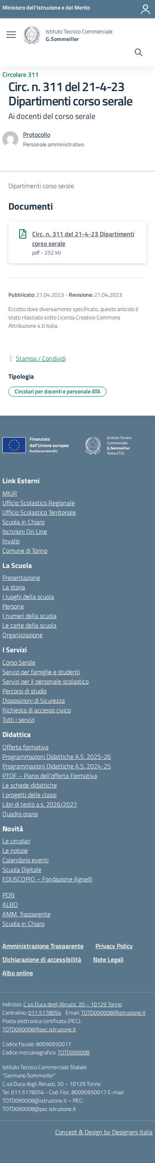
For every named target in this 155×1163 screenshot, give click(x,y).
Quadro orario (20, 814)
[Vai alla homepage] (32, 35)
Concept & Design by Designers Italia (104, 1132)
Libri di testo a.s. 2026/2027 (39, 804)
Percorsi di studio (24, 691)
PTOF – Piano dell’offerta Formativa (49, 775)
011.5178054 (44, 1012)
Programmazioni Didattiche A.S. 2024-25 (56, 766)
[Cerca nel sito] (138, 53)
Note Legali (108, 959)
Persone (13, 606)
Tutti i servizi (18, 719)
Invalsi (10, 541)
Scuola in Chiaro (23, 522)
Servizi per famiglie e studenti (41, 672)
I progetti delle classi (29, 794)
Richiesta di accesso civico (36, 710)
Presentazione (21, 577)
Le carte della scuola (29, 625)
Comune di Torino (24, 550)
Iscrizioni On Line (24, 531)
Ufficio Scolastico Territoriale (39, 512)
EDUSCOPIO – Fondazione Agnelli (47, 879)
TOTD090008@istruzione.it (113, 1012)
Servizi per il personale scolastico (45, 681)
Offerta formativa (25, 747)
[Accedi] (145, 9)
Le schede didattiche (29, 785)
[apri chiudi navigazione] (11, 35)
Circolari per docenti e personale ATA (57, 391)
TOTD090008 (73, 1052)
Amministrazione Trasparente (42, 946)
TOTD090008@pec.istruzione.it (39, 1029)
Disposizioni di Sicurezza (33, 700)
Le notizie (15, 850)
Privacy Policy (114, 946)
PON (8, 895)
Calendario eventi (25, 860)
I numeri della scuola (29, 615)
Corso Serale (18, 662)
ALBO (10, 904)
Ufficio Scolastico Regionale (38, 503)
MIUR (9, 493)
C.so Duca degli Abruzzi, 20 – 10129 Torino (72, 1004)
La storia (13, 587)
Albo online (17, 973)
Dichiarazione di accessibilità (41, 959)
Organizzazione (22, 635)
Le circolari (16, 841)
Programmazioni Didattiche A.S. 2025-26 (56, 756)
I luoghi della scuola (28, 596)
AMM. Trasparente (26, 914)
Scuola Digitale (21, 869)
